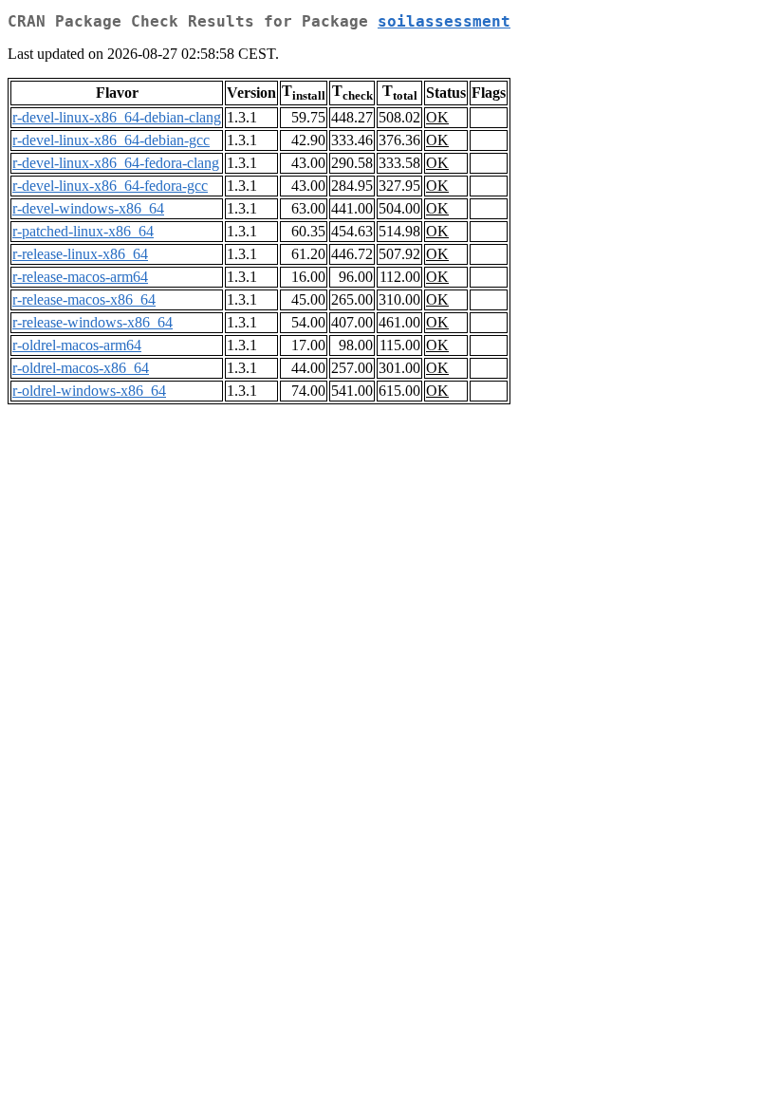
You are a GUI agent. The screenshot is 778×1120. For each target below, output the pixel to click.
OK (437, 117)
